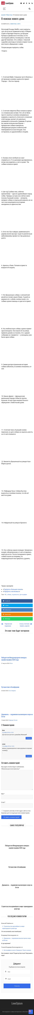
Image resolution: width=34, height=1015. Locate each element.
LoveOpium (7, 3)
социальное (15, 594)
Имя (3, 794)
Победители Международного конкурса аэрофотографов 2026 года (17, 846)
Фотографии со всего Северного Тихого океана (17, 950)
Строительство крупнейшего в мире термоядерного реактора (17, 907)
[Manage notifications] (30, 1011)
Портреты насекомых (11, 591)
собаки (9, 594)
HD (5, 594)
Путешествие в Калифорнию (17, 867)
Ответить (29, 738)
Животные (9, 15)
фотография (23, 594)
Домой (3, 15)
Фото (18, 23)
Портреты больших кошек (13, 589)
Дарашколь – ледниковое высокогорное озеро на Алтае (17, 886)
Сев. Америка (12, 690)
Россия (15, 720)
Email (3, 802)
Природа (11, 720)
